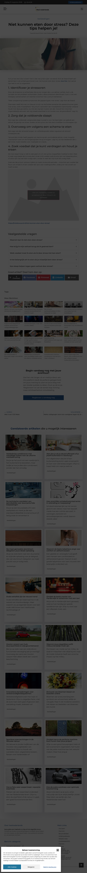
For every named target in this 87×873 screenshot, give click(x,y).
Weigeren (31, 867)
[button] (58, 850)
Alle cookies (12, 867)
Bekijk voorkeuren (49, 867)
